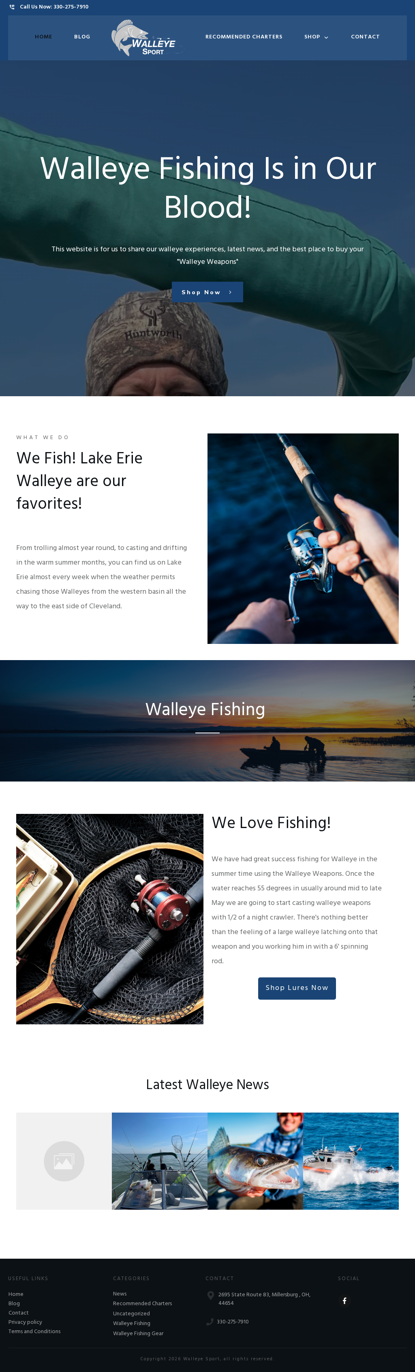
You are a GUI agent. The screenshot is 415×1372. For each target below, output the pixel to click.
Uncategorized (131, 1314)
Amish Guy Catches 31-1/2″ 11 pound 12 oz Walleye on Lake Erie (63, 1156)
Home (16, 1294)
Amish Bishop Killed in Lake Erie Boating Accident (349, 1156)
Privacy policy (25, 1322)
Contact (19, 1313)
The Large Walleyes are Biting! (154, 1156)
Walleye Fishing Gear (138, 1334)
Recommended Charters (142, 1304)
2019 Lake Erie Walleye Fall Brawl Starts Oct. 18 (248, 1156)
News (119, 1294)
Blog (14, 1304)
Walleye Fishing (131, 1324)
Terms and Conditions (34, 1332)
